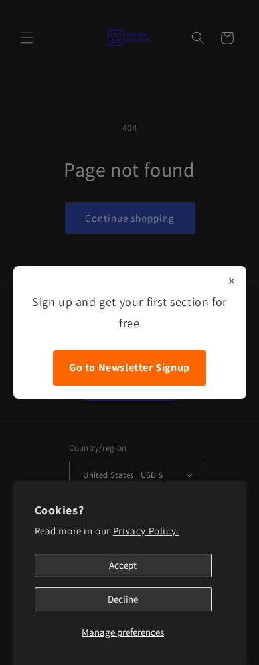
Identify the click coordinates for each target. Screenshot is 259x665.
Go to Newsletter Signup (129, 367)
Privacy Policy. (146, 530)
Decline (123, 599)
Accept (123, 565)
